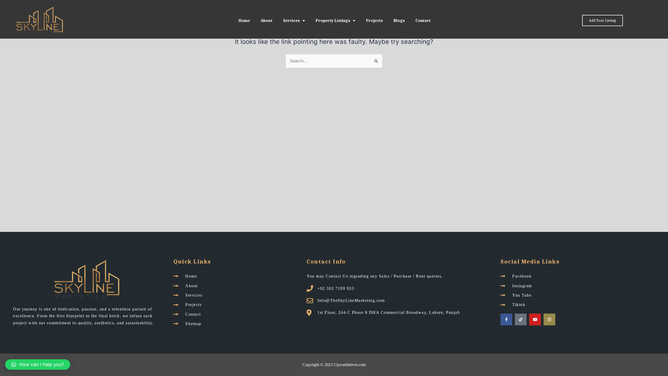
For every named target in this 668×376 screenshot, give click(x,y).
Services (291, 20)
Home (244, 20)
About (266, 20)
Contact (423, 20)
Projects (374, 20)
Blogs (399, 20)
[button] (37, 364)
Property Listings (333, 20)
